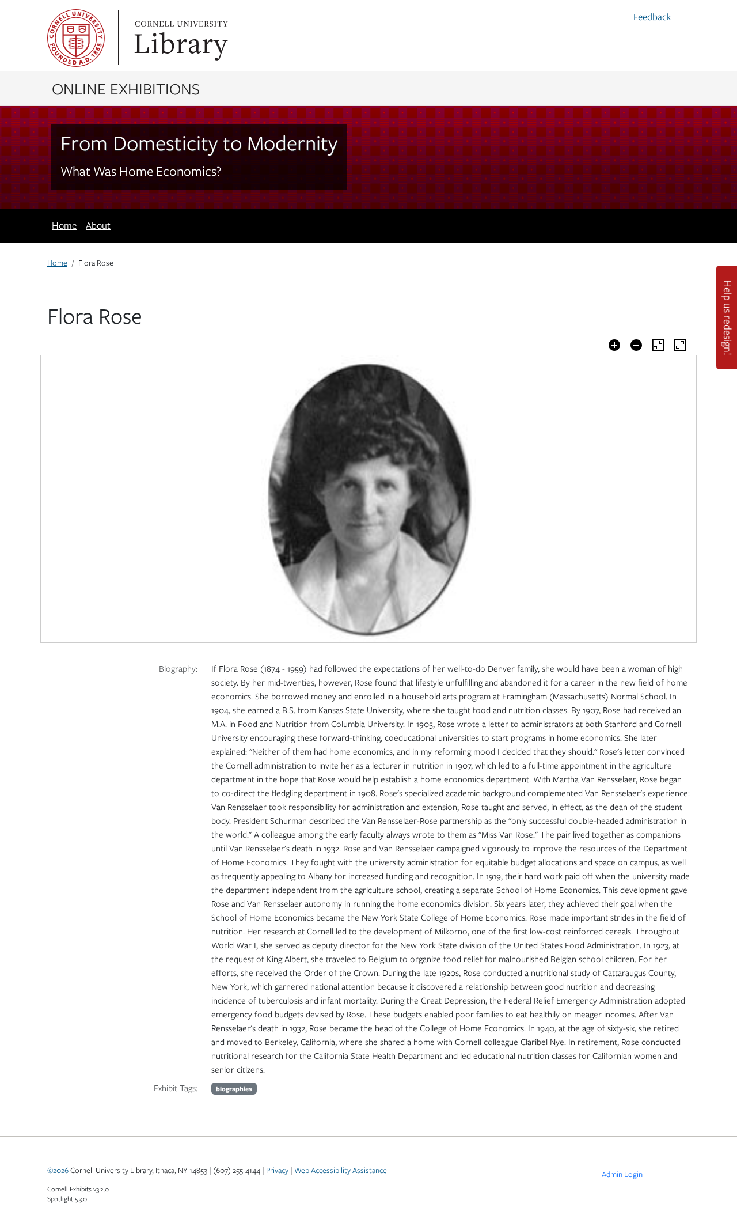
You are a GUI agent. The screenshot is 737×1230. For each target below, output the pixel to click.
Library (180, 38)
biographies (234, 1088)
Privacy (277, 1170)
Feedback (652, 16)
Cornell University (76, 38)
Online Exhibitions (126, 88)
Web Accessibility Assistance (340, 1170)
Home (64, 225)
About (98, 225)
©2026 (58, 1170)
